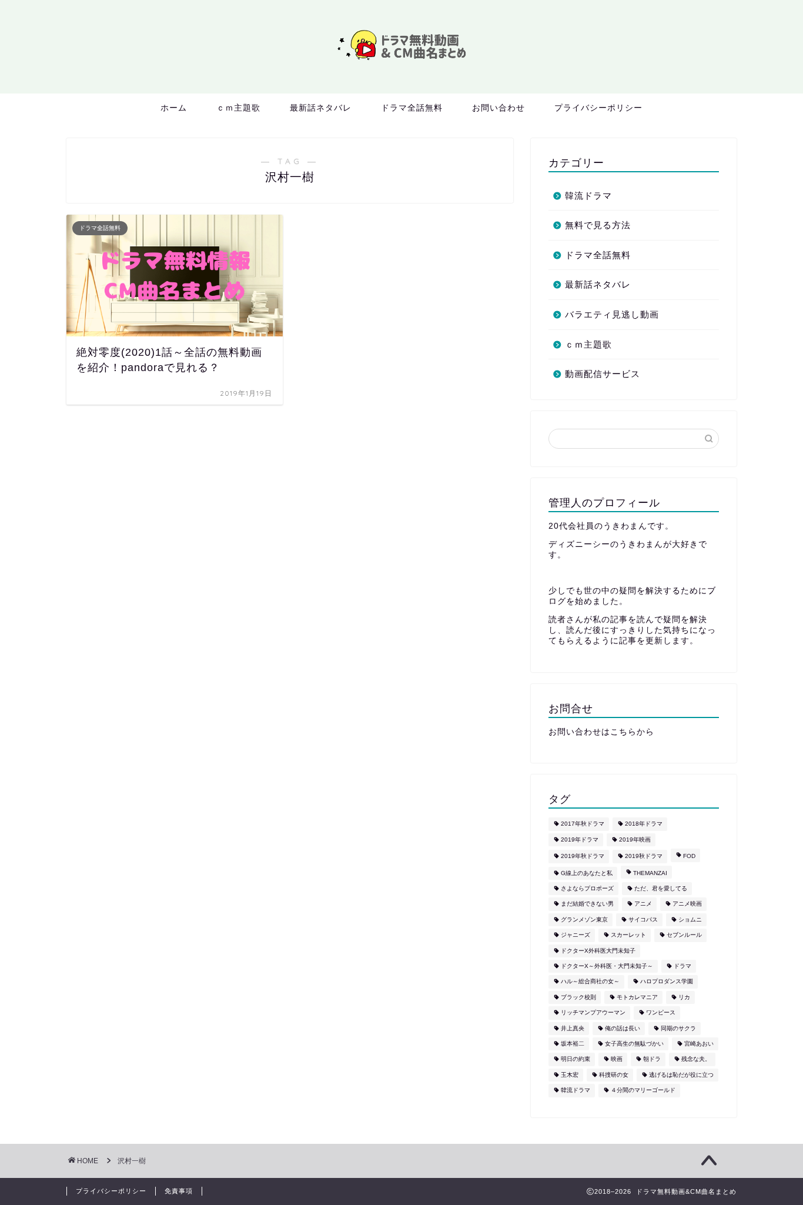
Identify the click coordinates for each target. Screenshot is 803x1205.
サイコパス (643, 919)
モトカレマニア (637, 997)
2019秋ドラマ (644, 856)
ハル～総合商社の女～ (590, 982)
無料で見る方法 (598, 225)
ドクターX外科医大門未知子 (598, 950)
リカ (684, 997)
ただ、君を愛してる (660, 888)
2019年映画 (635, 839)
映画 (617, 1059)
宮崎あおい (699, 1043)
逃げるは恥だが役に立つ (681, 1075)
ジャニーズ (575, 935)
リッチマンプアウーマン (593, 1013)
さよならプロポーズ (587, 888)
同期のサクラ (678, 1028)
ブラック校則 (578, 997)
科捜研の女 (613, 1075)
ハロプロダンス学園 (666, 982)
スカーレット (628, 935)
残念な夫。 (696, 1059)
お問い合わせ (498, 107)
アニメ (643, 904)
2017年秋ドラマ (582, 824)
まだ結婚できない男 (587, 904)
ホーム (173, 107)
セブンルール (684, 935)
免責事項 (179, 1190)
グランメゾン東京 (584, 919)
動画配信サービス (602, 374)
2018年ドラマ (644, 824)
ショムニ (690, 919)
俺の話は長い (622, 1028)
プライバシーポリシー (598, 107)
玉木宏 (569, 1075)
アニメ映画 (687, 904)
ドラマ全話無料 (412, 107)
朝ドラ (652, 1059)
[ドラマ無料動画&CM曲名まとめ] (401, 62)
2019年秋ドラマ (582, 856)
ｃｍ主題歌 (238, 107)
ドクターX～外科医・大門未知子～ (607, 966)
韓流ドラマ (588, 196)
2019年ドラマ (579, 839)
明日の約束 (575, 1059)
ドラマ (682, 966)
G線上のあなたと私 (587, 873)
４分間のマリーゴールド (643, 1090)
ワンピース (660, 1013)
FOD (689, 856)
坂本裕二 (572, 1043)
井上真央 (572, 1028)
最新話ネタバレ (321, 107)
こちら (623, 731)
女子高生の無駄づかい (634, 1043)
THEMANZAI (650, 873)
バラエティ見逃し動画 (612, 314)
